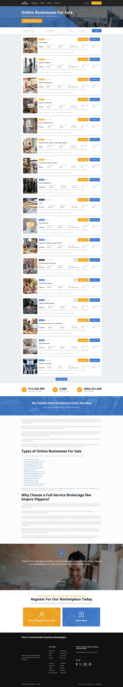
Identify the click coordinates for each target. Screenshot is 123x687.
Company (49, 3)
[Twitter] (80, 664)
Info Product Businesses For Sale (33, 477)
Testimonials (52, 665)
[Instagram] (90, 664)
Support (62, 668)
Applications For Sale (30, 470)
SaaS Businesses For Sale (31, 480)
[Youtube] (85, 664)
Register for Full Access (31, 21)
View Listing (94, 39)
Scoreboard (51, 670)
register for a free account (66, 488)
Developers (63, 670)
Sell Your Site (63, 651)
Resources (57, 3)
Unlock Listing (82, 39)
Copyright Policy (90, 684)
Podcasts (51, 658)
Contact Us (51, 663)
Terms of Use (81, 684)
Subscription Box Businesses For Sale (34, 483)
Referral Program (53, 672)
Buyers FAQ (63, 655)
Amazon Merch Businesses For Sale (33, 468)
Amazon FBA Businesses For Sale (33, 463)
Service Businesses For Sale (31, 482)
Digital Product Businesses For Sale (34, 471)
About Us (51, 653)
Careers (51, 668)
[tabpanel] (61, 567)
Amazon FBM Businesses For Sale (33, 464)
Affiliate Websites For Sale (31, 459)
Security (62, 665)
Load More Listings (61, 379)
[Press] (24, 667)
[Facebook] (76, 664)
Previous (3, 566)
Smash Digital (61, 583)
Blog (50, 655)
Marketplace (34, 3)
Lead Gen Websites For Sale (31, 478)
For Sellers (42, 3)
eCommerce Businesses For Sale (33, 475)
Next (119, 566)
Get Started (95, 3)
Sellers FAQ (63, 658)
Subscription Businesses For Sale (33, 485)
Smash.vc (69, 583)
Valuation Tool (63, 653)
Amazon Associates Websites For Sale (34, 461)
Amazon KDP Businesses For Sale (33, 466)
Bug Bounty (63, 672)
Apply (96, 30)
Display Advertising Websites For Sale (34, 473)
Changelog (62, 663)
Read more (86, 49)
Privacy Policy (98, 684)
